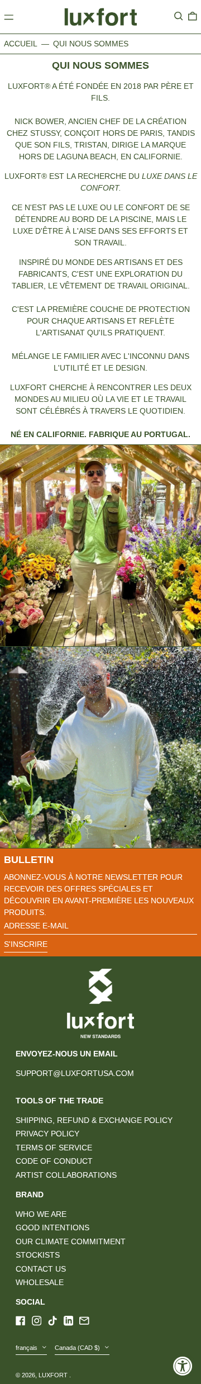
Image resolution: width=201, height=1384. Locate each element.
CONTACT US (41, 1268)
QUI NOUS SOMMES (90, 43)
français (27, 1347)
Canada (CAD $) (78, 1347)
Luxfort (54, 1375)
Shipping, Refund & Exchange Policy (94, 1120)
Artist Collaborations (66, 1174)
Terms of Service (54, 1147)
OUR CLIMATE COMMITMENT (71, 1241)
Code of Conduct (54, 1161)
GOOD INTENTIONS (52, 1227)
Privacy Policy (47, 1133)
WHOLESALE (40, 1282)
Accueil (20, 43)
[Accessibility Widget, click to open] (182, 1365)
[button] (179, 16)
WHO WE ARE (41, 1214)
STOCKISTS (38, 1254)
